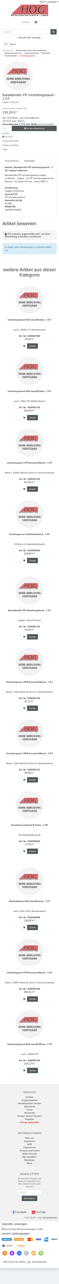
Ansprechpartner (29, 1100)
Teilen (5, 149)
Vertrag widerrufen (29, 1122)
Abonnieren (29, 1198)
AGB (29, 1144)
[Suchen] (54, 31)
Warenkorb (29, 1106)
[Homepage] (29, 10)
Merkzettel (29, 1113)
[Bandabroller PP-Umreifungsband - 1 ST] (29, 590)
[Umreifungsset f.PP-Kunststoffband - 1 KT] (29, 443)
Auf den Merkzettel (10, 141)
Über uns (29, 1138)
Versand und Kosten (30, 1150)
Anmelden (26, 22)
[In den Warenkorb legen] (24, 346)
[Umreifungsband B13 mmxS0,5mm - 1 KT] (29, 300)
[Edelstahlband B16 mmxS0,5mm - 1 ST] (29, 881)
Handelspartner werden (29, 1103)
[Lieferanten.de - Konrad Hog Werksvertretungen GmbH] (22, 1229)
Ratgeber (29, 1119)
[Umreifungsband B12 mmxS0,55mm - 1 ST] (29, 1024)
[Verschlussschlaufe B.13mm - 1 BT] (29, 805)
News (29, 1163)
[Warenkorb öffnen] (35, 22)
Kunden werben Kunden (29, 1116)
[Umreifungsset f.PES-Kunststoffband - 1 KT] (29, 662)
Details (32, 346)
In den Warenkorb (35, 128)
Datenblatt (29, 161)
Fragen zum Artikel (10, 145)
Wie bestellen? (29, 1157)
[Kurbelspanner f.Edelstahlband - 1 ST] (29, 514)
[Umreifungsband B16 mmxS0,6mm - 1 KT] (29, 371)
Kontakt (29, 1097)
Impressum (29, 1141)
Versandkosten (50, 1217)
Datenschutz (29, 1147)
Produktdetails (12, 161)
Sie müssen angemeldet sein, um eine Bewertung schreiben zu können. (27, 235)
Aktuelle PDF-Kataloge (29, 37)
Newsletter (29, 1160)
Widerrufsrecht (29, 1153)
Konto (29, 1109)
